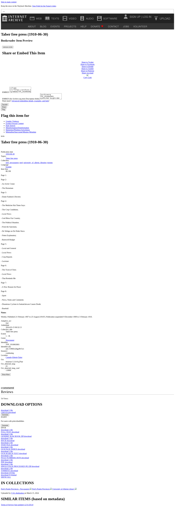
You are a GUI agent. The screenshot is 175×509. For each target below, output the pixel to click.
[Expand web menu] (36, 18)
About (32, 26)
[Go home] (15, 18)
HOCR (7, 441)
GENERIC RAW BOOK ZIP (16, 436)
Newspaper (10, 340)
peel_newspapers (12, 163)
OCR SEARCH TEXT (14, 453)
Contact (113, 26)
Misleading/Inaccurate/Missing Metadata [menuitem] (21, 132)
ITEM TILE (9, 445)
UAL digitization (17, 493)
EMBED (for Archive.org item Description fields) (21, 99)
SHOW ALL (6, 477)
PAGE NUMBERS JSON (15, 458)
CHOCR (8, 412)
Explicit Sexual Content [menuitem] (15, 123)
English (8, 167)
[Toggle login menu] (125, 17)
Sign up (135, 16)
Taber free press (12, 158)
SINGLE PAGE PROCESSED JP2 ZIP (20, 466)
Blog (43, 26)
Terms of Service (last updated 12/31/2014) (17, 505)
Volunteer (140, 26)
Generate (5, 415)
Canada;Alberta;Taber (14, 357)
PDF (6, 462)
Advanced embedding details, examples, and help (30, 101)
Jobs (126, 26)
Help (83, 26)
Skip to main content (8, 2)
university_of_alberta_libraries (35, 163)
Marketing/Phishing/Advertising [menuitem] (18, 130)
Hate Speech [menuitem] (10, 126)
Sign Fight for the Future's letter (44, 6)
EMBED (5, 92)
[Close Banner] (4, 11)
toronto (50, 163)
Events (55, 26)
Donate (95, 26)
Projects (70, 26)
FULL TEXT (10, 432)
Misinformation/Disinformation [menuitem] (17, 128)
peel (21, 163)
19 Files (8, 473)
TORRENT (9, 471)
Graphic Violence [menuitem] (12, 121)
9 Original (9, 475)
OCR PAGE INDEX (13, 449)
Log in (147, 16)
